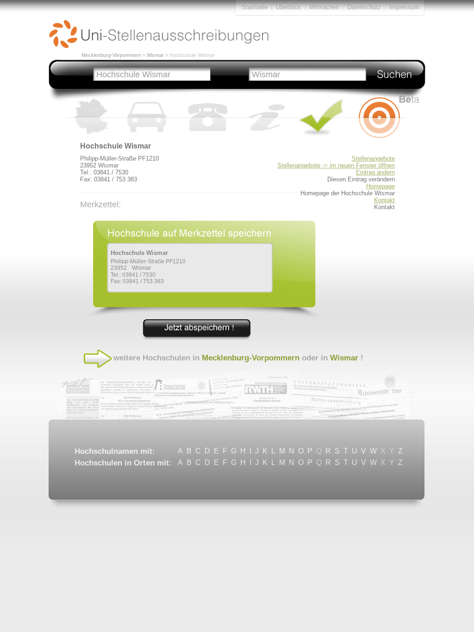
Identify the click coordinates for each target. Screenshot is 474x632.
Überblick (288, 7)
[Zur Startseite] (159, 46)
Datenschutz (364, 7)
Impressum (404, 7)
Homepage (380, 186)
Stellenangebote (373, 158)
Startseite (255, 7)
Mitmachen (325, 7)
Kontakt (384, 200)
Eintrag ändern (375, 172)
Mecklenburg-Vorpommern (111, 55)
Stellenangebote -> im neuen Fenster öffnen (336, 165)
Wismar (155, 55)
